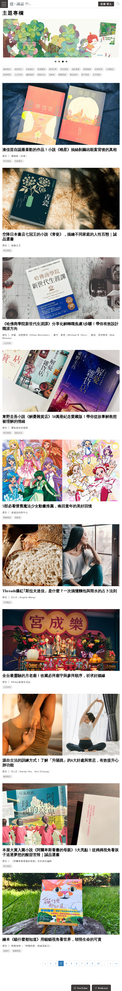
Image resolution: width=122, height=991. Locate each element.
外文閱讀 (96, 75)
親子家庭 (85, 75)
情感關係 (41, 69)
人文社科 (18, 75)
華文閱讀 (64, 69)
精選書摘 (87, 69)
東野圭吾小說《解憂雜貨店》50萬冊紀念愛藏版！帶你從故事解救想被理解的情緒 (59, 419)
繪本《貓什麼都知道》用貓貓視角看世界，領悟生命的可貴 (52, 939)
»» (116, 963)
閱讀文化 (41, 75)
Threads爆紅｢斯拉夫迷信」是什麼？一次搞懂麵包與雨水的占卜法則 (59, 591)
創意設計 (18, 69)
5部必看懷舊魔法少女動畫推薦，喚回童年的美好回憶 (47, 506)
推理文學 (53, 69)
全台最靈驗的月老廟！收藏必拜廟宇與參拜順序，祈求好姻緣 (53, 676)
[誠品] (20, 3)
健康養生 (7, 69)
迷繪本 (52, 75)
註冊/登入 (106, 4)
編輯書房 (30, 75)
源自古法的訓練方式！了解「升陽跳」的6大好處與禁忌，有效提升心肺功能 (60, 762)
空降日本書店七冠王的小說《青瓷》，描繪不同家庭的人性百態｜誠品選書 (59, 236)
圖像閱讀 (62, 75)
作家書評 (30, 69)
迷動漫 (17, 517)
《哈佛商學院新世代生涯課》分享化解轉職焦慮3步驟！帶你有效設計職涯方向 (60, 326)
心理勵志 (110, 69)
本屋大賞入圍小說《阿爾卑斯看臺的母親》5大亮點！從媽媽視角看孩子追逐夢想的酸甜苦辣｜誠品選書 (60, 852)
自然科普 (98, 69)
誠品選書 (75, 69)
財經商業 (7, 75)
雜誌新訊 (74, 75)
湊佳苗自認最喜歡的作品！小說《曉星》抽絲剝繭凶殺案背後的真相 (59, 150)
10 (98, 963)
